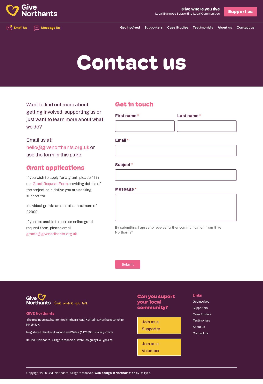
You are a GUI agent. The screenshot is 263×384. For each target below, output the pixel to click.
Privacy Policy (103, 332)
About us (225, 27)
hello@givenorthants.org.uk (57, 147)
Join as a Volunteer (151, 347)
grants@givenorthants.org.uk (51, 234)
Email (122, 140)
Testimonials (203, 27)
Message (125, 189)
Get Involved (130, 27)
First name (127, 115)
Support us (240, 11)
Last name (189, 115)
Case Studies (177, 27)
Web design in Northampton (115, 373)
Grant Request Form (50, 184)
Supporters (153, 27)
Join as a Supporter (151, 325)
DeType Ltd (105, 340)
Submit (128, 264)
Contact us (246, 27)
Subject (124, 164)
